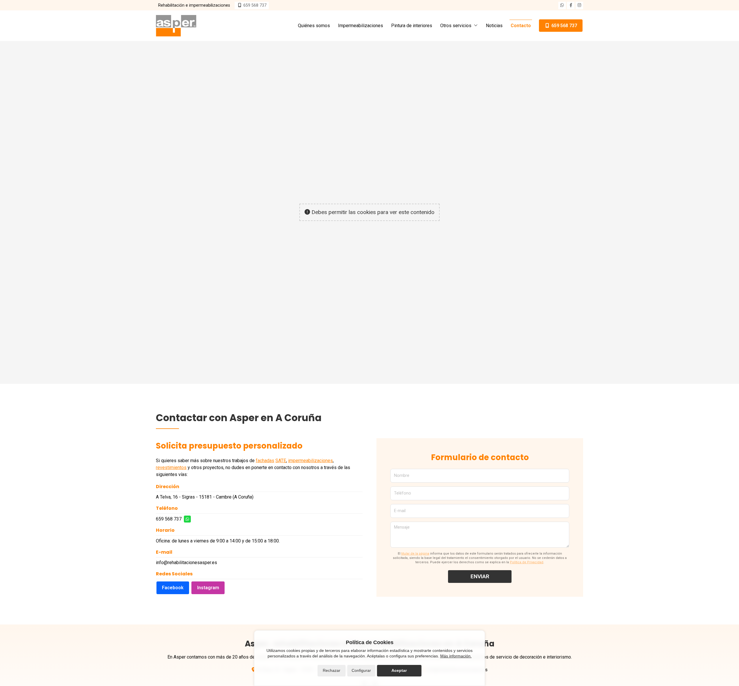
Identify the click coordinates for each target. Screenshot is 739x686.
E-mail (400, 510)
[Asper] (176, 25)
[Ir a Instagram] (579, 5)
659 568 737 (169, 519)
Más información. (456, 656)
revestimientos (171, 467)
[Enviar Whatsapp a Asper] (562, 5)
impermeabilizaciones (310, 460)
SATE (280, 460)
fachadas (265, 460)
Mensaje (402, 527)
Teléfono (402, 493)
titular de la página (415, 553)
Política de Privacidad (526, 562)
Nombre (401, 475)
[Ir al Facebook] (570, 5)
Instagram (208, 587)
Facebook (173, 587)
